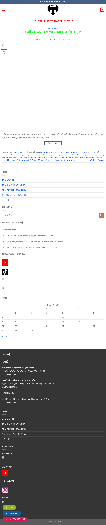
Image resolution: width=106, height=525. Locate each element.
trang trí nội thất (25, 160)
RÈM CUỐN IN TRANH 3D (14, 190)
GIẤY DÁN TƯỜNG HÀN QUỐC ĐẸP (53, 32)
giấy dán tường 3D (58, 152)
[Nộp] (101, 215)
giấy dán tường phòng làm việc (30, 158)
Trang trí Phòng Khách (40, 160)
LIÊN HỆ (6, 200)
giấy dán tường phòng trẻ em (53, 158)
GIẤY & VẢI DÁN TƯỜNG (14, 195)
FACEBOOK (7, 453)
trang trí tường (69, 160)
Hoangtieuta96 (64, 39)
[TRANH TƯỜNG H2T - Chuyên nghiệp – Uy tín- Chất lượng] (53, 10)
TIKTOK (5, 497)
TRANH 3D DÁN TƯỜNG (13, 185)
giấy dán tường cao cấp (74, 152)
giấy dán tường (44, 152)
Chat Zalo (9, 507)
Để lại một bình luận (97, 160)
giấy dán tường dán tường (38, 155)
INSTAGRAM (8, 480)
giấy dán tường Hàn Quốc (75, 155)
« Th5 (4, 336)
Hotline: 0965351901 (15, 519)
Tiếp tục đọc (53, 143)
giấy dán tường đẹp (72, 158)
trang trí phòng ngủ (56, 160)
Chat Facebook (11, 513)
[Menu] (3, 10)
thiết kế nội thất (12, 160)
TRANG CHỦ (8, 180)
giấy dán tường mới (92, 155)
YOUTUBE (7, 467)
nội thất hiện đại (86, 158)
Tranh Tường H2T (53, 28)
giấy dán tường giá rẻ (57, 155)
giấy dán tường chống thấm (17, 155)
